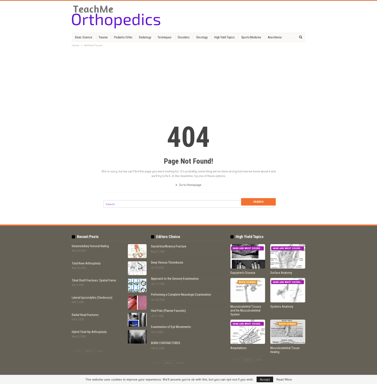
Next (89, 350)
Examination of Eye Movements (171, 327)
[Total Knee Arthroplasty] (137, 268)
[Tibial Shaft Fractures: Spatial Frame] (137, 285)
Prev (78, 350)
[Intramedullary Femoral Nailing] (137, 251)
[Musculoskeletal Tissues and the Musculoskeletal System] (247, 290)
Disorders (183, 37)
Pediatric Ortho (123, 37)
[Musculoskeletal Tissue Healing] (287, 332)
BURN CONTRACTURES (165, 343)
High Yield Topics (224, 37)
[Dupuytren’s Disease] (247, 256)
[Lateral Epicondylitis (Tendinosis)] (137, 303)
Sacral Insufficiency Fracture (168, 246)
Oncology (202, 37)
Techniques (164, 37)
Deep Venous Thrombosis (167, 262)
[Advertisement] (188, 81)
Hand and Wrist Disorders (248, 248)
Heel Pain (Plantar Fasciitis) (168, 311)
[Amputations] (247, 332)
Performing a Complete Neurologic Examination (181, 295)
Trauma (103, 37)
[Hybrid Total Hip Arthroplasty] (137, 337)
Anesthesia (275, 37)
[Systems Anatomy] (287, 290)
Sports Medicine (251, 37)
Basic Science (83, 37)
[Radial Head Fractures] (137, 320)
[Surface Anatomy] (287, 256)
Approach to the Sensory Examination (175, 279)
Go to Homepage (189, 185)
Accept (265, 379)
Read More (284, 379)
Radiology (145, 37)
